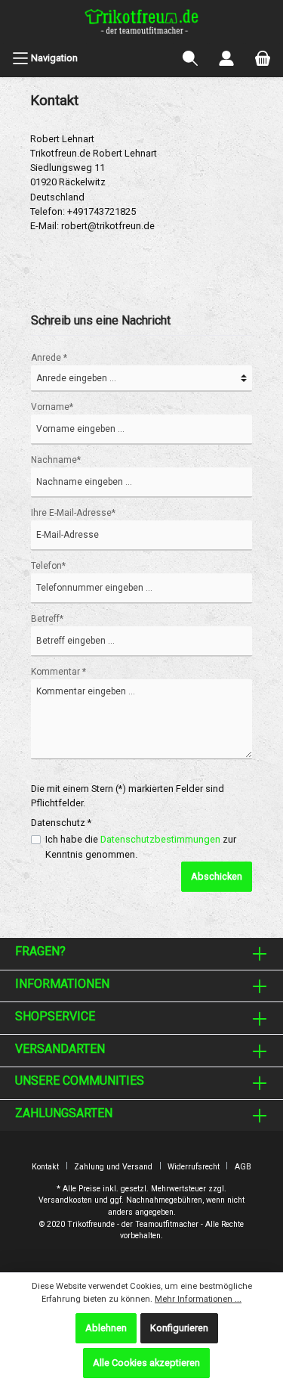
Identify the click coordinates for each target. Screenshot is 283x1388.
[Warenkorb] (263, 58)
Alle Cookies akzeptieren (146, 1362)
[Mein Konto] (226, 58)
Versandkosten (65, 1200)
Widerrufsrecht (194, 1167)
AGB (243, 1167)
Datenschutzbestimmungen (160, 839)
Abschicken (216, 876)
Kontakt (45, 1167)
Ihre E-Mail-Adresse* (73, 513)
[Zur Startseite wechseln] (141, 23)
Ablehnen (106, 1328)
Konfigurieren (179, 1328)
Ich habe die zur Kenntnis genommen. (140, 846)
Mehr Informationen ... (198, 1299)
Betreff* (47, 618)
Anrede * (49, 357)
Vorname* (52, 407)
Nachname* (56, 460)
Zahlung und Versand (113, 1167)
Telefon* (48, 565)
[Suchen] (190, 58)
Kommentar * (58, 671)
